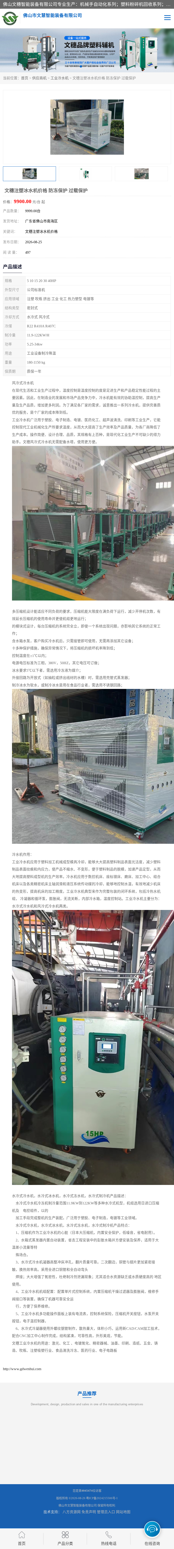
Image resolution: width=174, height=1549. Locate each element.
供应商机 (39, 78)
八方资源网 (72, 1512)
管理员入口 (106, 1512)
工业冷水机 (60, 78)
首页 (24, 78)
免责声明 (89, 1512)
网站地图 (123, 1512)
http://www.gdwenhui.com (22, 1369)
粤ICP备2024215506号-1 (102, 1498)
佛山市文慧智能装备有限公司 (77, 1505)
